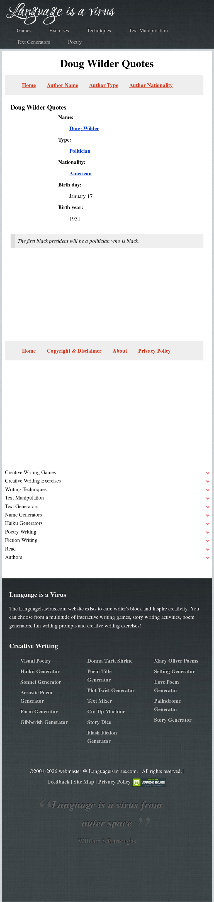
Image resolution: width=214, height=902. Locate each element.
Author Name (62, 85)
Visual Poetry (35, 660)
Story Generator (172, 719)
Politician (80, 150)
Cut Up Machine (106, 711)
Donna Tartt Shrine (109, 660)
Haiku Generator (40, 671)
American (80, 173)
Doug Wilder (84, 128)
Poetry (75, 41)
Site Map (84, 781)
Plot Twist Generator (111, 690)
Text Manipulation (148, 30)
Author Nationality (151, 85)
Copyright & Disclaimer (74, 350)
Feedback (59, 781)
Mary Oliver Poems (176, 660)
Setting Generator (174, 671)
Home (29, 85)
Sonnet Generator (40, 681)
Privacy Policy (154, 350)
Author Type (103, 85)
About (120, 350)
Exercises (59, 30)
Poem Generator (39, 711)
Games (24, 30)
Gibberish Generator (44, 722)
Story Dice (99, 722)
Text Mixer (99, 700)
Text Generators (33, 41)
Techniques (99, 30)
